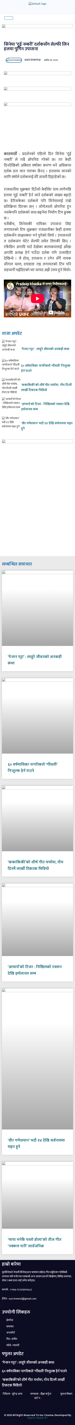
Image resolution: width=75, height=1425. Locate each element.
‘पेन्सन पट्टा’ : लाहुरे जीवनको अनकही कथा (45, 349)
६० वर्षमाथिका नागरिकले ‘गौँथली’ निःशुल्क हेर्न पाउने (45, 368)
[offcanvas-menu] (18, 18)
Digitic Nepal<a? (37, 1418)
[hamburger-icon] (8, 18)
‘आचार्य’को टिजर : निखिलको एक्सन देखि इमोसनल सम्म (45, 406)
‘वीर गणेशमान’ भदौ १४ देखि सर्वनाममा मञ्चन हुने (46, 426)
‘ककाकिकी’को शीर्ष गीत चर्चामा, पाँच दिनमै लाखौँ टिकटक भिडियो (46, 387)
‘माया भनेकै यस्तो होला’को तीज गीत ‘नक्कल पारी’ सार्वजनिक (34, 1242)
